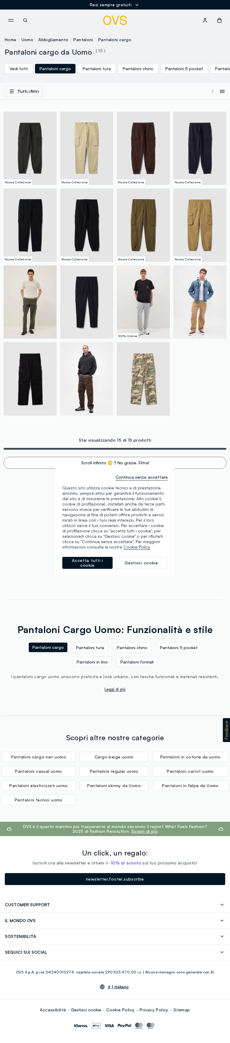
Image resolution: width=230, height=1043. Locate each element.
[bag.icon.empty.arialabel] (219, 20)
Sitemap (181, 1009)
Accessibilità (53, 1009)
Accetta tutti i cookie (87, 563)
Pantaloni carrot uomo (190, 771)
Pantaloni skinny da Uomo (114, 785)
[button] (226, 730)
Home (10, 39)
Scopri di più (144, 831)
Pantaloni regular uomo (114, 771)
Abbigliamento (53, 39)
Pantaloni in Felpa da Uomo (190, 785)
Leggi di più (115, 689)
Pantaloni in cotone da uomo (190, 756)
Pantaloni (83, 39)
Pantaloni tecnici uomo (39, 799)
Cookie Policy (120, 1009)
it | (118, 986)
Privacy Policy (154, 1009)
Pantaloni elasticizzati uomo (38, 785)
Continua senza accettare (142, 477)
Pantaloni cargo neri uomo (38, 756)
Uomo (28, 39)
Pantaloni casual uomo (38, 771)
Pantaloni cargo (114, 39)
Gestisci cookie (86, 1009)
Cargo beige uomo (114, 756)
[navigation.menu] (11, 20)
